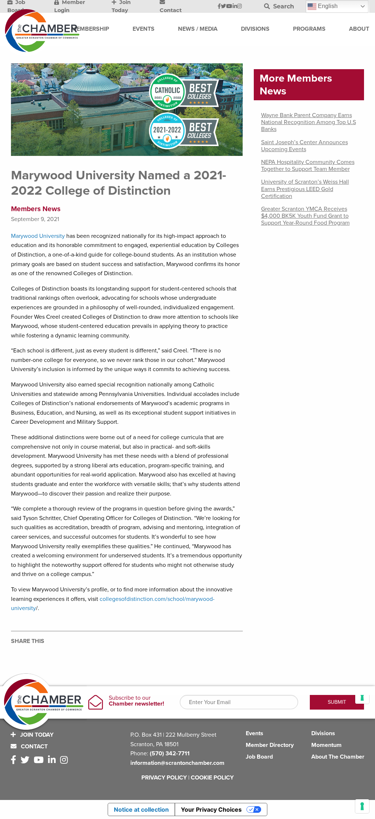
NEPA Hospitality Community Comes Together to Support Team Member (307, 165)
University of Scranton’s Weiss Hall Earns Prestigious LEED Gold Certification (305, 188)
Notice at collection (141, 809)
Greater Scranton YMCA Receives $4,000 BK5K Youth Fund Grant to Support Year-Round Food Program (305, 216)
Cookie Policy (212, 777)
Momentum (326, 745)
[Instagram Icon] (239, 7)
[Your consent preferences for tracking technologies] (362, 806)
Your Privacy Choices (211, 809)
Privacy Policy (164, 777)
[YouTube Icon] (229, 7)
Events (254, 733)
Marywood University (38, 236)
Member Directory (270, 745)
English (327, 6)
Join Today (36, 734)
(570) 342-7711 (170, 753)
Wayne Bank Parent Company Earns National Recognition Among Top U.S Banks (308, 122)
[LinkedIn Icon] (235, 7)
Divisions (323, 733)
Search (282, 6)
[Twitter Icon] (223, 7)
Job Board (259, 757)
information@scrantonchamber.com (177, 763)
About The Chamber (337, 757)
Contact (33, 746)
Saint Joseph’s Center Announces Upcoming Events (304, 146)
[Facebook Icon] (219, 7)
